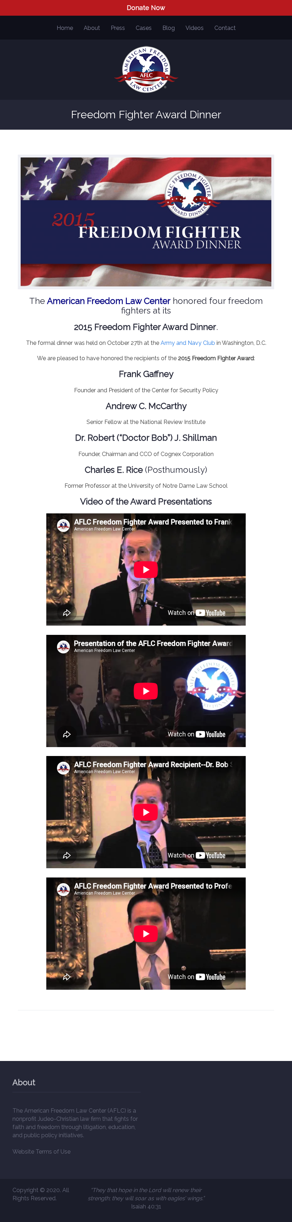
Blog (168, 28)
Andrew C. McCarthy (146, 406)
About (92, 28)
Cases (144, 28)
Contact (225, 28)
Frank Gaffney (146, 374)
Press (118, 28)
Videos (195, 28)
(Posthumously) (146, 470)
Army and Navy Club (188, 343)
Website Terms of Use (41, 1151)
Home (65, 28)
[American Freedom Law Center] (146, 69)
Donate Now (146, 7)
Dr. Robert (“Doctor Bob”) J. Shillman (146, 438)
